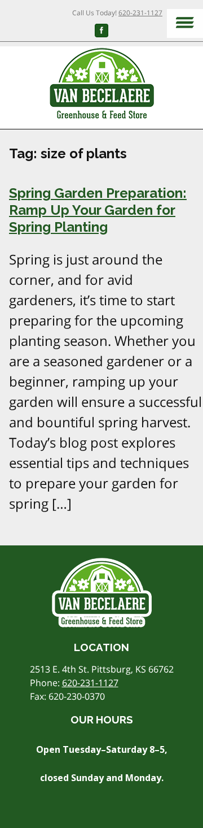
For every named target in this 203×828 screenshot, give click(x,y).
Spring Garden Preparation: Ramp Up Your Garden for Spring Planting (98, 210)
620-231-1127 (140, 13)
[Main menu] (185, 23)
